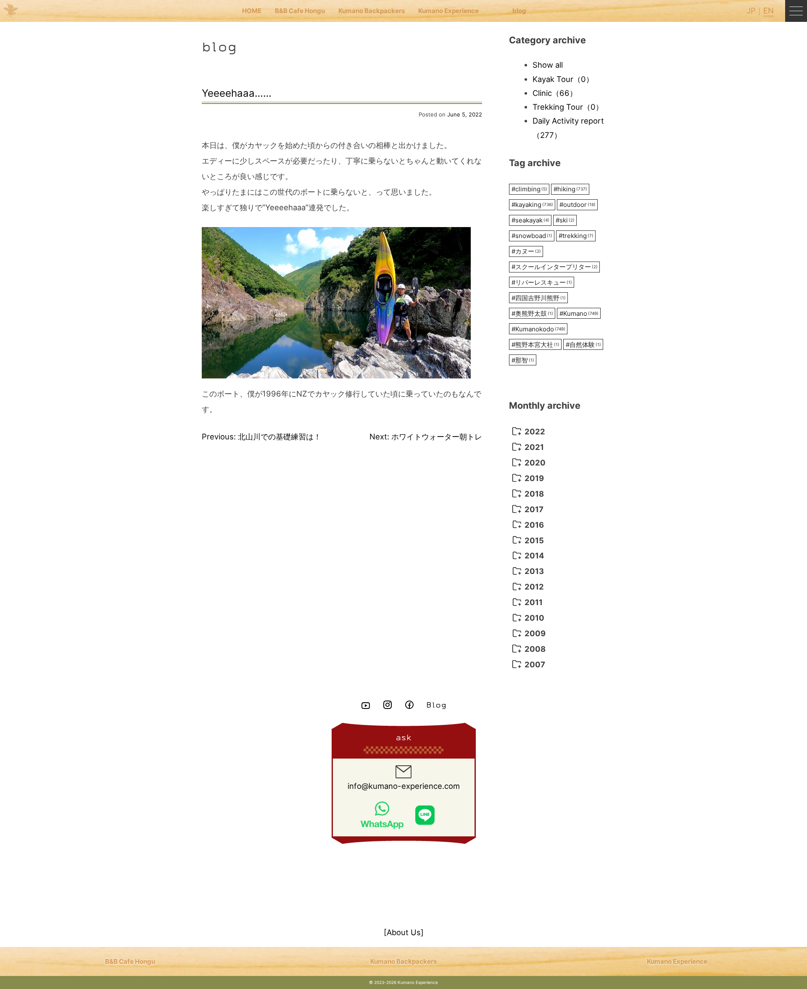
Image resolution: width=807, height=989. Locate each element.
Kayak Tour (563, 79)
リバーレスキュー (542, 282)
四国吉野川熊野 (539, 298)
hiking (570, 189)
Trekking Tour (568, 106)
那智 (523, 360)
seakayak (530, 220)
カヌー (526, 251)
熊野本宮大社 (535, 345)
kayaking (532, 205)
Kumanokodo (538, 329)
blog (519, 11)
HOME (251, 11)
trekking (576, 236)
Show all (548, 64)
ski (565, 220)
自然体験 (583, 345)
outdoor (577, 205)
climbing (529, 189)
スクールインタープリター (555, 267)
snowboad (532, 236)
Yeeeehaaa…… (237, 93)
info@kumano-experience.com (404, 786)
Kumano (579, 313)
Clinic (555, 93)
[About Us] (404, 932)
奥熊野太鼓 (532, 313)
